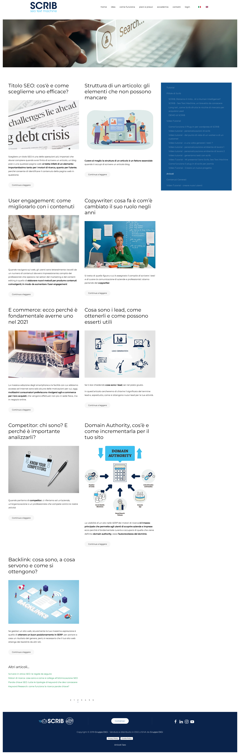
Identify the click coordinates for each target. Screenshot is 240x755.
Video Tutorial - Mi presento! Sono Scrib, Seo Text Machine (198, 159)
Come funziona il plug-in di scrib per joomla (191, 163)
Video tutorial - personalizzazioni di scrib (189, 131)
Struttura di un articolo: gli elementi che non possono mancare (118, 91)
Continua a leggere (21, 185)
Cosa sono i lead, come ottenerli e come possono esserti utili (116, 316)
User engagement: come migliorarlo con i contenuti (41, 203)
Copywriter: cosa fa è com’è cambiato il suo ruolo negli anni (118, 206)
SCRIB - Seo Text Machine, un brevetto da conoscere (195, 103)
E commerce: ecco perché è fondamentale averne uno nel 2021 (43, 316)
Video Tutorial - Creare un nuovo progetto (190, 168)
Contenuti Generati (176, 179)
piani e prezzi (146, 7)
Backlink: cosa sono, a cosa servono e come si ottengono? (41, 565)
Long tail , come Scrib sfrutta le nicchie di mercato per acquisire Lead (196, 109)
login (187, 7)
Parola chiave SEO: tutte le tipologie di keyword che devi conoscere (42, 682)
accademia (162, 7)
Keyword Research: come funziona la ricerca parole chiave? (38, 686)
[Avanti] (93, 700)
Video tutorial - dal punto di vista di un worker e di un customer (196, 137)
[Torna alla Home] (44, 7)
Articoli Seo (120, 744)
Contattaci (120, 721)
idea (113, 7)
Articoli (170, 173)
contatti (177, 7)
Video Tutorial (174, 121)
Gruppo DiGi (101, 732)
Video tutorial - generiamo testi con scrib (190, 155)
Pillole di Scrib (174, 93)
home (104, 7)
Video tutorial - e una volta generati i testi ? (191, 143)
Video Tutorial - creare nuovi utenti (184, 185)
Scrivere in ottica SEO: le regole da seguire (30, 674)
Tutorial (170, 87)
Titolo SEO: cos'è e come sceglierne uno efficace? (38, 88)
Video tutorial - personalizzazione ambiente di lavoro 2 (197, 151)
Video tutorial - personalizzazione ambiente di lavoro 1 (196, 147)
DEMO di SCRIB (177, 115)
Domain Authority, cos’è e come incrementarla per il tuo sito (117, 431)
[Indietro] (70, 700)
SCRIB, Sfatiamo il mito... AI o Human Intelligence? (195, 99)
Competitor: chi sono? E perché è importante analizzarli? (38, 431)
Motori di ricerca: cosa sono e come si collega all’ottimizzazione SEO (43, 678)
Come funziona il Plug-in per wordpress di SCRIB (194, 126)
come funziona (127, 7)
